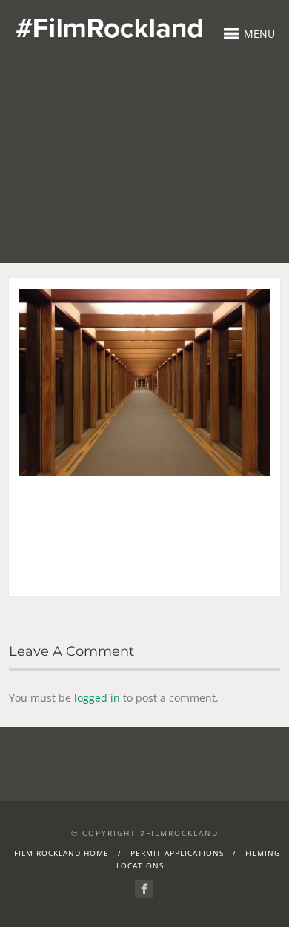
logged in (97, 698)
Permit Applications (177, 853)
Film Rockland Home (61, 853)
